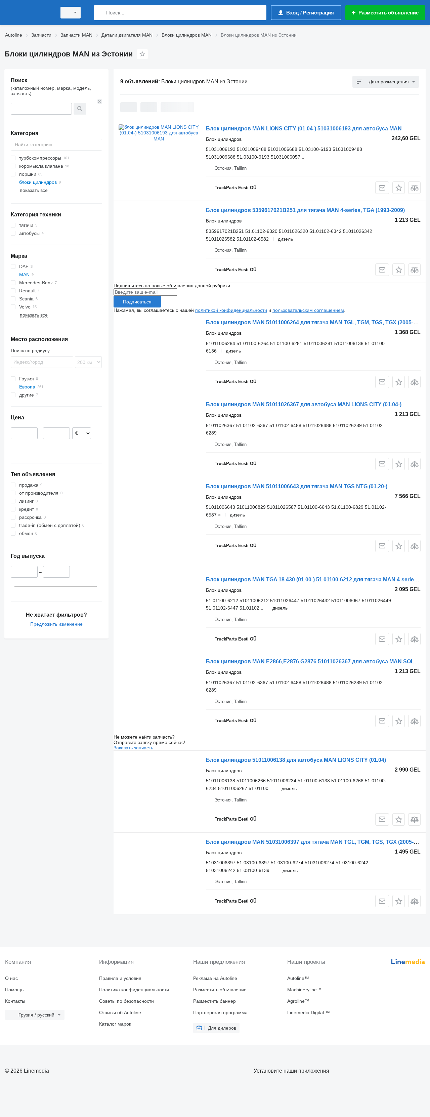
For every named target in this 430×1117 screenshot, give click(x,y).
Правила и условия (120, 978)
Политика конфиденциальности (134, 989)
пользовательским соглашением (308, 310)
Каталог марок (115, 1024)
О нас (11, 978)
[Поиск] (100, 12)
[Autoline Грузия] (28, 13)
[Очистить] (99, 101)
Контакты (15, 1001)
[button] (398, 187)
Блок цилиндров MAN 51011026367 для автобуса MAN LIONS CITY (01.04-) (303, 404)
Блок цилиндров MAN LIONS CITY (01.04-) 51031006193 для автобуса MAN (304, 128)
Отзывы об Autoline (120, 1012)
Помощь (14, 989)
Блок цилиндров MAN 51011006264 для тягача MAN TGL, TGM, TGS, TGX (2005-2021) (316, 322)
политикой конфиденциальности (231, 310)
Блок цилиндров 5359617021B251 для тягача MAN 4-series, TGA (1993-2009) (305, 210)
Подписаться (137, 301)
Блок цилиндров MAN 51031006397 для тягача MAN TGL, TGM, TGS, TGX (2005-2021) (316, 842)
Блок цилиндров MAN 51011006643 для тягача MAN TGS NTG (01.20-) (296, 486)
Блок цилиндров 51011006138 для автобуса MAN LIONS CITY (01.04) (296, 760)
